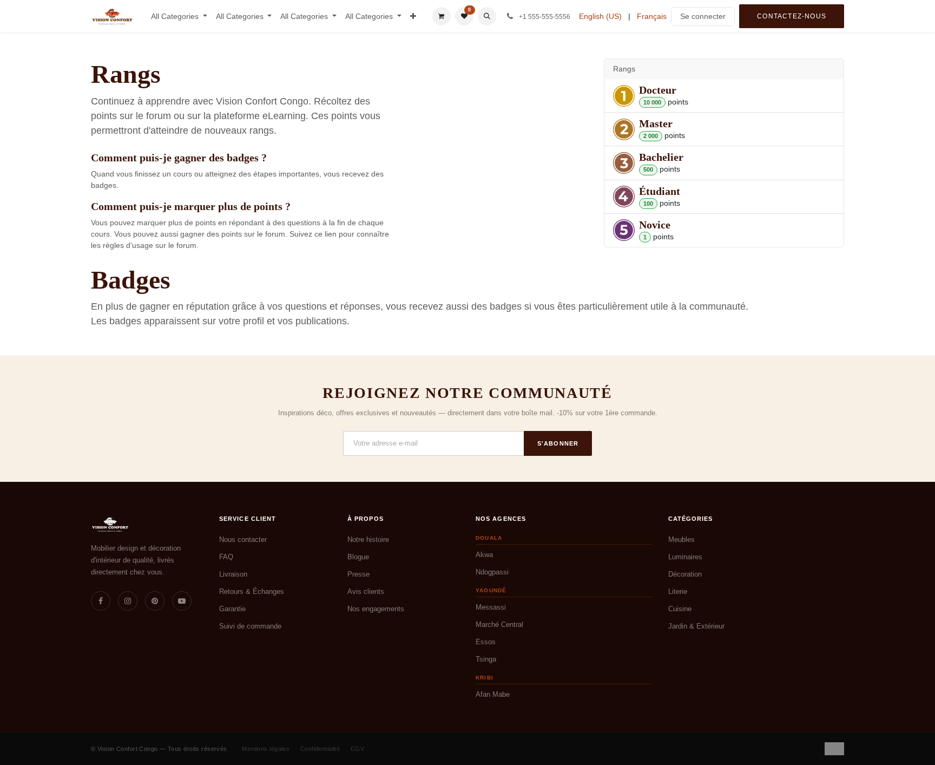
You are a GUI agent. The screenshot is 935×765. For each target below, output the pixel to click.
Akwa (484, 555)
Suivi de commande (250, 626)
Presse (358, 574)
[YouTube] (182, 601)
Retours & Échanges (251, 591)
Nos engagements (375, 609)
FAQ (226, 557)
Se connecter (703, 16)
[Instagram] (127, 601)
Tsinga (486, 659)
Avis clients (365, 591)
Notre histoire (368, 539)
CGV (357, 749)
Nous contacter (243, 539)
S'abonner (557, 443)
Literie (677, 591)
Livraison (233, 574)
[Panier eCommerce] (441, 16)
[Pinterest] (154, 601)
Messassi (491, 607)
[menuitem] (179, 16)
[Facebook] (100, 601)
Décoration (685, 574)
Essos (486, 642)
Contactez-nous (791, 16)
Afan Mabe (493, 694)
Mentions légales (265, 749)
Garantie (232, 609)
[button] (487, 16)
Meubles (681, 539)
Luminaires (685, 557)
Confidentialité (320, 749)
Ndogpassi (492, 572)
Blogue (358, 557)
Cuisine (680, 609)
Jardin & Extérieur (696, 626)
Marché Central (499, 624)
